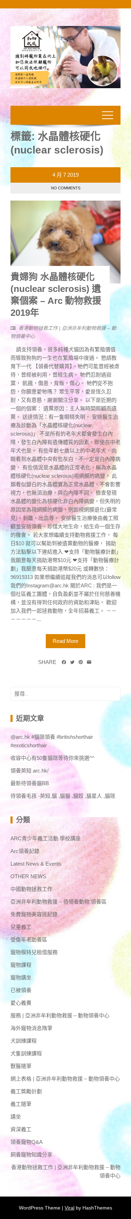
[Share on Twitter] (72, 662)
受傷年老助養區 (28, 940)
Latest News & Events (35, 864)
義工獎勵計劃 (26, 1091)
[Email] (89, 662)
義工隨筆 (20, 1104)
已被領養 (20, 990)
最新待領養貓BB (29, 783)
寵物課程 (20, 965)
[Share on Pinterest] (81, 662)
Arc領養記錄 (24, 851)
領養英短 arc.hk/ (29, 771)
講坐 (15, 1117)
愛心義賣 (20, 1003)
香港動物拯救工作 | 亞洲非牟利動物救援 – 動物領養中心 (66, 1171)
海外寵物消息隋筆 (31, 1028)
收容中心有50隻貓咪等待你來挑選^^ (52, 758)
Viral (69, 1208)
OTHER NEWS (28, 876)
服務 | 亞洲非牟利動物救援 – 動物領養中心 (59, 1015)
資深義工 (20, 1129)
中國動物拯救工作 (31, 889)
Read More (65, 641)
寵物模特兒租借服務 (34, 952)
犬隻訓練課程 (26, 1053)
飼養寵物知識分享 (31, 1155)
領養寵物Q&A (26, 1142)
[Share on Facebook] (64, 662)
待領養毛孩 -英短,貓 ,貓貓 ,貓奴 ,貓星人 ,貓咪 (62, 796)
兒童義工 (20, 927)
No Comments (65, 188)
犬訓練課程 (23, 1041)
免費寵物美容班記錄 (34, 914)
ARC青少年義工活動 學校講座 (45, 838)
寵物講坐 (20, 977)
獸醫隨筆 (20, 1066)
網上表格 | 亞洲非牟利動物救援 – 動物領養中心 (65, 1079)
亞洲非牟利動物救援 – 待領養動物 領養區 (58, 902)
